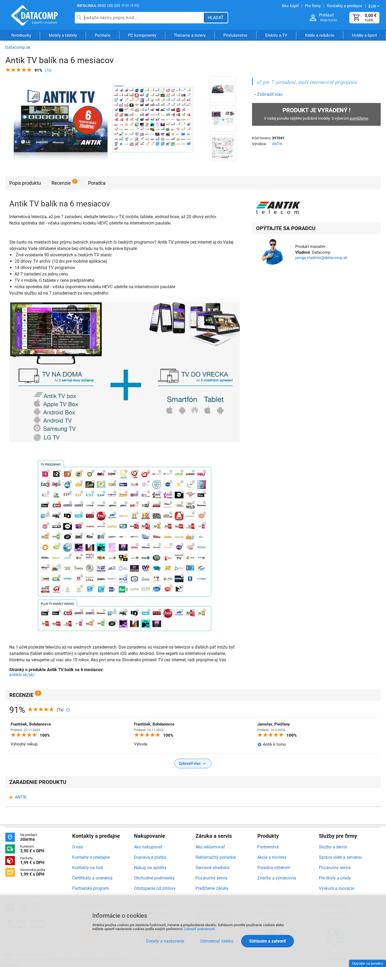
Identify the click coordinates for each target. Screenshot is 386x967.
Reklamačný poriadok (216, 857)
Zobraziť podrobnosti (199, 929)
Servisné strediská (212, 867)
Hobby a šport (364, 35)
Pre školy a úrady (335, 877)
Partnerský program (90, 888)
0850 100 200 (108, 5)
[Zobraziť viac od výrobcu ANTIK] (278, 208)
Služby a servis (333, 846)
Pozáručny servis (335, 867)
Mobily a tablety (63, 35)
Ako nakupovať (148, 846)
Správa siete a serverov (340, 857)
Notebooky (21, 35)
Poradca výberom (273, 867)
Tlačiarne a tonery (190, 35)
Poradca (97, 183)
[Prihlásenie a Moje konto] (313, 18)
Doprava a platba (150, 857)
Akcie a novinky (272, 857)
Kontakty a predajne (91, 857)
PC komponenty (142, 35)
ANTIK (277, 144)
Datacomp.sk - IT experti (34, 15)
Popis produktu (25, 183)
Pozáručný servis (211, 877)
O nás (77, 846)
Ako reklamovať (210, 846)
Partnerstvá (268, 846)
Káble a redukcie (319, 35)
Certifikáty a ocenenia (92, 877)
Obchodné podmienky (154, 877)
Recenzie (61, 183)
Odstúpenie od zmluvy (155, 888)
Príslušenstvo (235, 35)
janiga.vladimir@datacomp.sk (321, 257)
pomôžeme (359, 118)
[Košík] (356, 17)
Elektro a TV (276, 35)
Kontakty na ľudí (87, 867)
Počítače (102, 35)
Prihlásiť (326, 15)
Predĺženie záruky (212, 888)
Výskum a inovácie (336, 888)
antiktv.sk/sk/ (22, 674)
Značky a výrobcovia (276, 877)
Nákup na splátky (150, 867)
